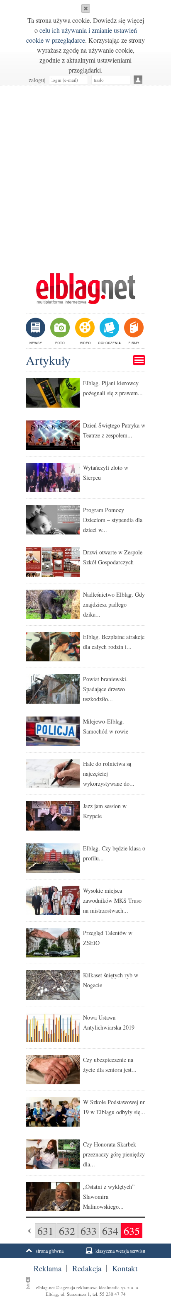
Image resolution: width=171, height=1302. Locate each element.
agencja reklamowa (79, 1287)
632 (67, 1231)
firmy (133, 331)
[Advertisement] (85, 175)
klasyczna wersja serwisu (120, 1250)
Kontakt (124, 1268)
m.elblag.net (85, 288)
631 (45, 1231)
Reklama (47, 1268)
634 (110, 1231)
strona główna (50, 1250)
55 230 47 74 (113, 1294)
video (84, 331)
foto (59, 331)
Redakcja (86, 1268)
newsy (36, 331)
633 (89, 1231)
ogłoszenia (108, 331)
